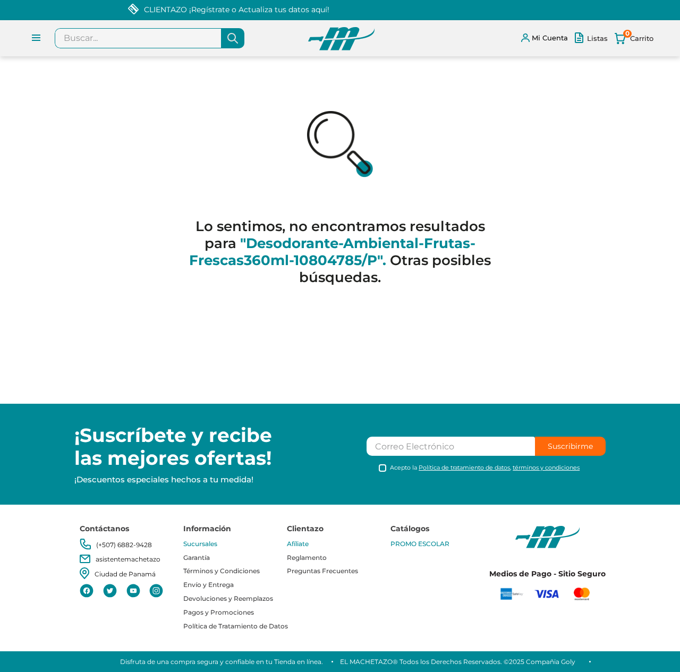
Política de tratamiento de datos (464, 467)
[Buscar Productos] (232, 38)
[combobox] (149, 38)
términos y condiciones (546, 467)
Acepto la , (485, 467)
